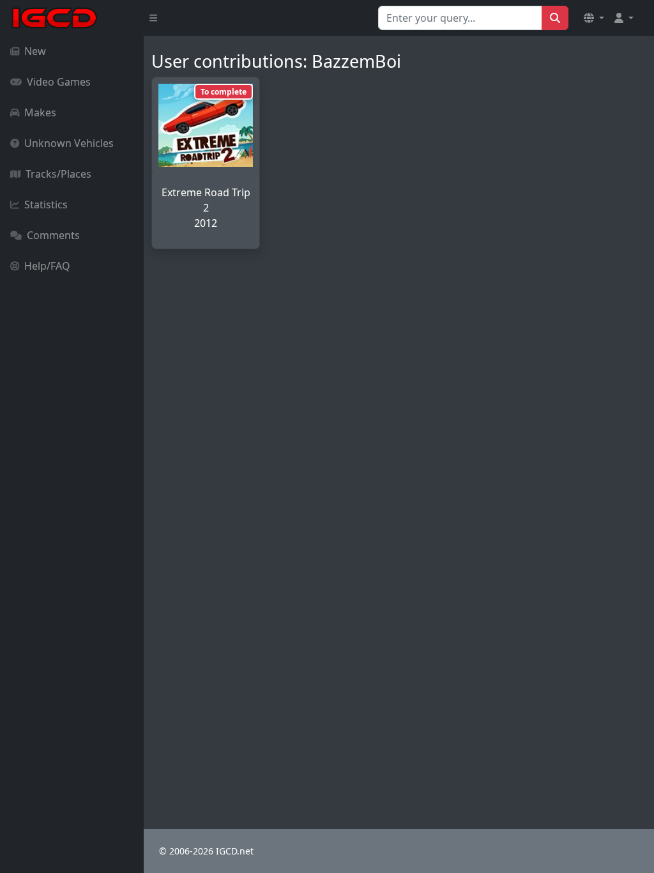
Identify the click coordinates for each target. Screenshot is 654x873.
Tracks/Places (58, 174)
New (35, 51)
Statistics (46, 204)
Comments (53, 235)
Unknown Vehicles (69, 143)
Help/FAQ (47, 266)
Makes (40, 112)
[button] (594, 18)
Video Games (59, 82)
